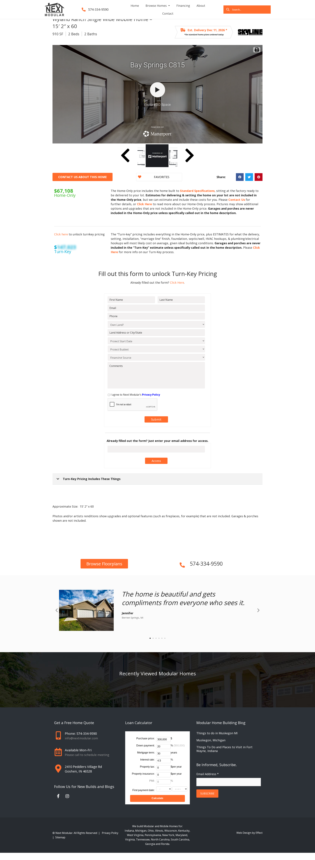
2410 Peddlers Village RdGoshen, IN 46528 (83, 768)
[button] (240, 177)
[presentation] (133, 404)
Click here (61, 234)
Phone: (81, 733)
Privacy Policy (110, 833)
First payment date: (143, 790)
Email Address (207, 774)
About (201, 6)
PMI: (152, 780)
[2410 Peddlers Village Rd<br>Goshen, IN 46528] (58, 768)
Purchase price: (145, 738)
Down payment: (145, 745)
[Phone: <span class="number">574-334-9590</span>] (58, 735)
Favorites (161, 177)
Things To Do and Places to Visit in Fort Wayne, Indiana (224, 749)
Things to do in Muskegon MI (217, 733)
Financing (183, 6)
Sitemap (60, 837)
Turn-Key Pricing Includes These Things (91, 479)
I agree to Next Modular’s (135, 394)
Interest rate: (147, 759)
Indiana (129, 830)
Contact (167, 13)
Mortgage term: (146, 752)
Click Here (176, 282)
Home (135, 6)
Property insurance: (143, 773)
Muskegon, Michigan (210, 740)
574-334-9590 (98, 9)
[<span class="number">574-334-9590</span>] (182, 563)
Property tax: (147, 766)
